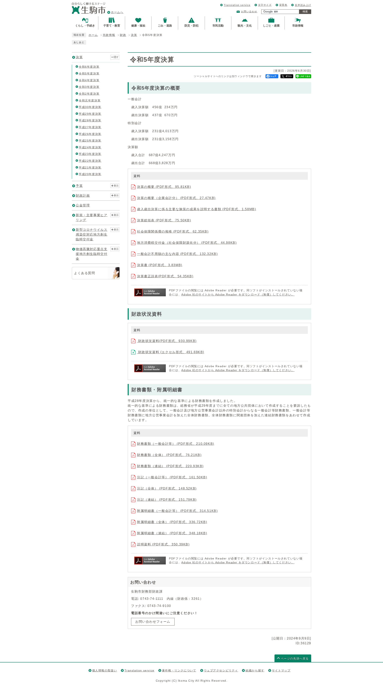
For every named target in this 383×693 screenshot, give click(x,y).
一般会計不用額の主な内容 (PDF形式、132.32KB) (177, 254)
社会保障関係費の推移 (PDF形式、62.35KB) (173, 231)
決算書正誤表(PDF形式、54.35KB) (165, 276)
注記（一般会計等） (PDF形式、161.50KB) (172, 477)
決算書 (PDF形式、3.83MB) (159, 265)
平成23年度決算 (90, 154)
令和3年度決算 (89, 86)
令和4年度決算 (89, 80)
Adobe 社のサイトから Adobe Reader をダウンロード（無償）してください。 (237, 294)
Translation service (237, 5)
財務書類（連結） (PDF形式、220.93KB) (170, 466)
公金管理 (83, 205)
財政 (123, 35)
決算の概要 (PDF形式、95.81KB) (164, 186)
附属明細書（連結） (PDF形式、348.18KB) (172, 533)
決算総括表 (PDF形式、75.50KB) (164, 220)
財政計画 (83, 195)
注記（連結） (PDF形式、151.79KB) (167, 499)
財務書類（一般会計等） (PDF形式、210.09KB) (175, 443)
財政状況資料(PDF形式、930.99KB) (167, 341)
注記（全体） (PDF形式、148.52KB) (167, 488)
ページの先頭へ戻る (295, 658)
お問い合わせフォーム (152, 621)
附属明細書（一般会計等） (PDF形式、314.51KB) (177, 511)
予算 (79, 185)
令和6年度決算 (89, 66)
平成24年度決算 (90, 147)
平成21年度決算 (90, 167)
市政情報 (109, 35)
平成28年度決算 (90, 120)
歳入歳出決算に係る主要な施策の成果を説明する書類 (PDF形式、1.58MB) (196, 209)
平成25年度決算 (90, 140)
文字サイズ (265, 5)
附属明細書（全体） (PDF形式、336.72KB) (172, 522)
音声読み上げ (303, 5)
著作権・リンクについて (179, 670)
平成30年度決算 (90, 107)
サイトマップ (281, 670)
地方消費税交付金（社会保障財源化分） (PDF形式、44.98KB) (187, 242)
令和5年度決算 (89, 73)
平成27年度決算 (90, 127)
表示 (116, 185)
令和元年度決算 (90, 100)
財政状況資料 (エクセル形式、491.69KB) (170, 352)
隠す (116, 57)
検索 (305, 11)
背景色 (283, 5)
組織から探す (255, 670)
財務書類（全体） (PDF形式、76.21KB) (169, 455)
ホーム (93, 35)
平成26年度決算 (90, 134)
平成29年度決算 (90, 113)
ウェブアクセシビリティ (221, 670)
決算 (134, 35)
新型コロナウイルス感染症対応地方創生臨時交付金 (91, 234)
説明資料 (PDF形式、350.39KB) (163, 544)
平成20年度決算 (90, 174)
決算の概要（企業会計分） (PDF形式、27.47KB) (176, 198)
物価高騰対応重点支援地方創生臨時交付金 (91, 253)
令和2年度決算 (89, 93)
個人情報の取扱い (104, 670)
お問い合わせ (249, 11)
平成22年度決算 (90, 160)
